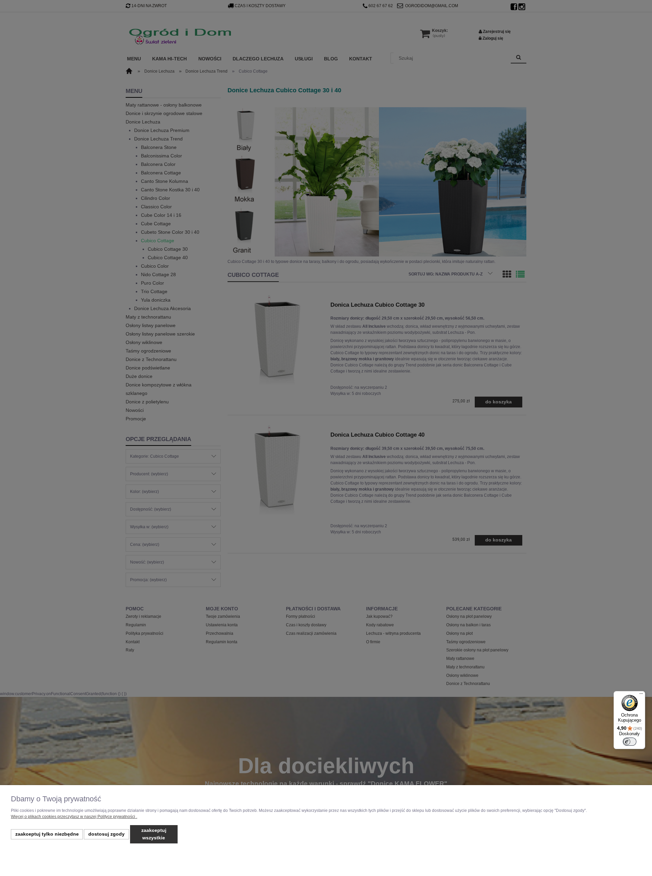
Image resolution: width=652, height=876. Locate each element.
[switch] (629, 742)
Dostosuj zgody (106, 834)
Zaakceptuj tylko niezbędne (47, 834)
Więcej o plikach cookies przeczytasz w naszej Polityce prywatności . (74, 816)
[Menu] (641, 695)
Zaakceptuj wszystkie (153, 834)
